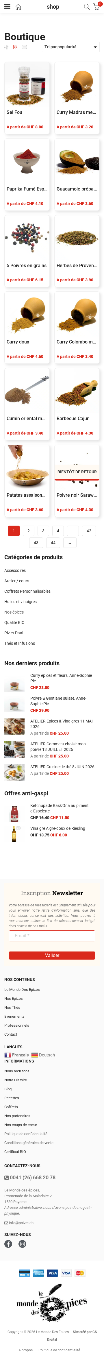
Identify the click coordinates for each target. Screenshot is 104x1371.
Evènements (14, 1016)
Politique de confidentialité (25, 1134)
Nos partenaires (17, 1116)
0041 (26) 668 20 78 (32, 1177)
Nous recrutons (16, 1071)
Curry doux (18, 342)
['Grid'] (15, 47)
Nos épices (14, 612)
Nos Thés (12, 1007)
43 (36, 542)
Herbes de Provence (77, 265)
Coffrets (11, 1107)
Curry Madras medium (77, 112)
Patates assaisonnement (27, 495)
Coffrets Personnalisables (27, 591)
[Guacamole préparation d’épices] (77, 161)
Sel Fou (14, 112)
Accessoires (15, 570)
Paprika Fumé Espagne (27, 189)
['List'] (24, 47)
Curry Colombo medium (77, 342)
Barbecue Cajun (73, 418)
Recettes (11, 1098)
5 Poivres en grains (27, 265)
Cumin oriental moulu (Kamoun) (27, 418)
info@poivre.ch (21, 1223)
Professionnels (16, 1025)
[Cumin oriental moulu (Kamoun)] (27, 390)
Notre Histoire (15, 1080)
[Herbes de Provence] (77, 237)
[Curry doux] (27, 314)
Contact (10, 1034)
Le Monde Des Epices (22, 989)
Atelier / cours (16, 581)
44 (53, 542)
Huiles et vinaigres (20, 601)
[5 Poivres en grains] (27, 237)
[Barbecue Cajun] (77, 390)
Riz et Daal (13, 633)
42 (89, 531)
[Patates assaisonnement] (27, 467)
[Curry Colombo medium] (77, 314)
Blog (8, 1089)
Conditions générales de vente (28, 1143)
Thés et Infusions (19, 643)
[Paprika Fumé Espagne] (27, 161)
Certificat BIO (15, 1152)
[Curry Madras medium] (77, 84)
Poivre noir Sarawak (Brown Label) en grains (77, 495)
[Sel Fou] (27, 84)
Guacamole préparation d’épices (77, 189)
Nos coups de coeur (20, 1125)
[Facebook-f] (8, 1244)
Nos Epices (13, 998)
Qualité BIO (14, 622)
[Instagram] (22, 1244)
